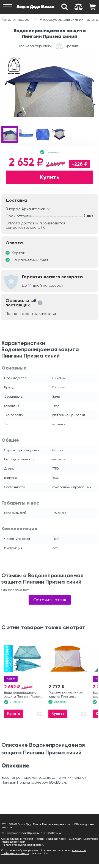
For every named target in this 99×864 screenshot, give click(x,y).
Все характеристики (35, 46)
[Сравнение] (78, 7)
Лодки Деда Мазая (35, 6)
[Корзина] (92, 7)
